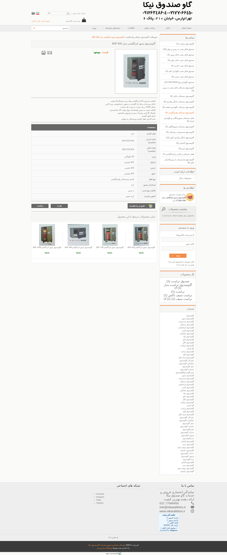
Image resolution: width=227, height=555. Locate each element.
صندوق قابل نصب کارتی (182, 66)
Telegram (100, 503)
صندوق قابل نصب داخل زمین (180, 55)
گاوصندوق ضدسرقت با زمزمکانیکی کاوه (179, 161)
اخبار (168, 28)
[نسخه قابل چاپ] (43, 53)
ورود (94, 28)
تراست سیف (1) (181, 299)
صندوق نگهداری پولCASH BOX (179, 82)
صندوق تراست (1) (178, 281)
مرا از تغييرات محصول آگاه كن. (174, 198)
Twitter (98, 500)
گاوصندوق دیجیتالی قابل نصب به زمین (178, 89)
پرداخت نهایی (149, 28)
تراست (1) (177, 291)
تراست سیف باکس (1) (178, 295)
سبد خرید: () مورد (73, 21)
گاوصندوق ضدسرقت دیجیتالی (180, 132)
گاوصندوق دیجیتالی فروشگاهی (179, 126)
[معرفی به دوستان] (50, 53)
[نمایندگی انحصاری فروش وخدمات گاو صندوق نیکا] (167, 1)
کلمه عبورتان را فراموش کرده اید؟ (181, 262)
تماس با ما (112, 537)
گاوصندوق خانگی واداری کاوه (180, 137)
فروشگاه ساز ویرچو (104, 548)
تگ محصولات (187, 274)
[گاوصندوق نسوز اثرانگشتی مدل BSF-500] (136, 87)
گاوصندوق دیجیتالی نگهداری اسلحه (178, 107)
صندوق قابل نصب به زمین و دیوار (178, 49)
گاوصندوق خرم (186, 148)
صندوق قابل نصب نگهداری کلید (180, 71)
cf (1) (167, 299)
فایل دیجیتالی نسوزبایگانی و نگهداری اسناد (179, 119)
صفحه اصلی (186, 28)
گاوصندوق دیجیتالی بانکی (182, 96)
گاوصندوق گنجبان (185, 143)
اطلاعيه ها (188, 187)
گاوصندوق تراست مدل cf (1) (178, 286)
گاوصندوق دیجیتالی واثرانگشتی (179, 112)
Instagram (100, 497)
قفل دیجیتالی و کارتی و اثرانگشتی (178, 154)
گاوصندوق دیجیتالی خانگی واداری (179, 102)
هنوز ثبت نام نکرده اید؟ (185, 265)
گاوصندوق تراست (185, 44)
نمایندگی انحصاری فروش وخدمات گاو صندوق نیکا (106, 545)
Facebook (100, 494)
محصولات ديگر (185, 178)
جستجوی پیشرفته (112, 28)
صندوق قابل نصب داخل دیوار (181, 60)
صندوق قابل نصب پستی (182, 77)
